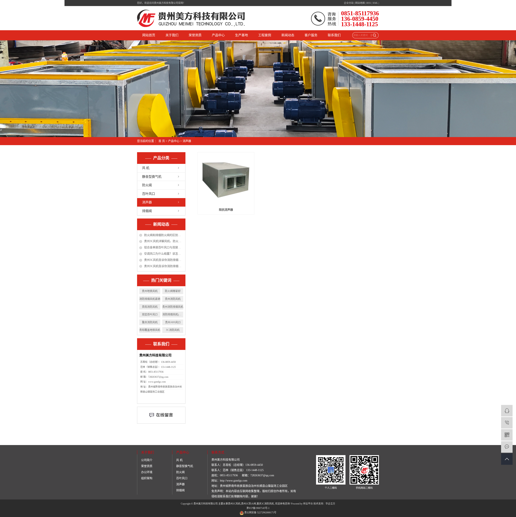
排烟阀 (147, 211)
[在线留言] (507, 447)
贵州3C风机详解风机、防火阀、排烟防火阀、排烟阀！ (163, 241)
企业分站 (349, 3)
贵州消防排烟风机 (172, 306)
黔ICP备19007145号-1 (258, 508)
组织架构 (146, 478)
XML (375, 3)
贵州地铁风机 (150, 290)
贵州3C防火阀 (248, 503)
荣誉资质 (195, 35)
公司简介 (146, 460)
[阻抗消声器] (226, 179)
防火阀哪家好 (173, 290)
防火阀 (147, 185)
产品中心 (218, 35)
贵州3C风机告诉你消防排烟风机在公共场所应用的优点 (163, 266)
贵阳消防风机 (150, 306)
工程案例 (264, 35)
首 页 (161, 141)
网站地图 (360, 3)
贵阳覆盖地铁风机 (149, 329)
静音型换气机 (151, 176)
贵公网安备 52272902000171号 (260, 512)
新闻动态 (287, 35)
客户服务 (311, 35)
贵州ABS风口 (173, 322)
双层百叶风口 (150, 314)
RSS (368, 3)
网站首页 (148, 35)
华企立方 (330, 503)
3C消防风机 (173, 329)
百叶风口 (148, 194)
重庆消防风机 (150, 322)
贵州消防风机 (173, 298)
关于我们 (171, 35)
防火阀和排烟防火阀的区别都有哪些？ (163, 235)
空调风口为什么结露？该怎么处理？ (163, 253)
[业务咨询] (507, 410)
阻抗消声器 (226, 209)
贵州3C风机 (234, 503)
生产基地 (241, 35)
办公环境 (146, 472)
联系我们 (334, 35)
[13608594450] (507, 423)
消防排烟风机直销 (149, 298)
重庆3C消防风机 (265, 503)
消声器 (187, 141)
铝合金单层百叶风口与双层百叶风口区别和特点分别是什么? (163, 247)
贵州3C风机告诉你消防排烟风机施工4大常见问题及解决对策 (163, 259)
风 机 (145, 168)
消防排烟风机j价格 (172, 314)
